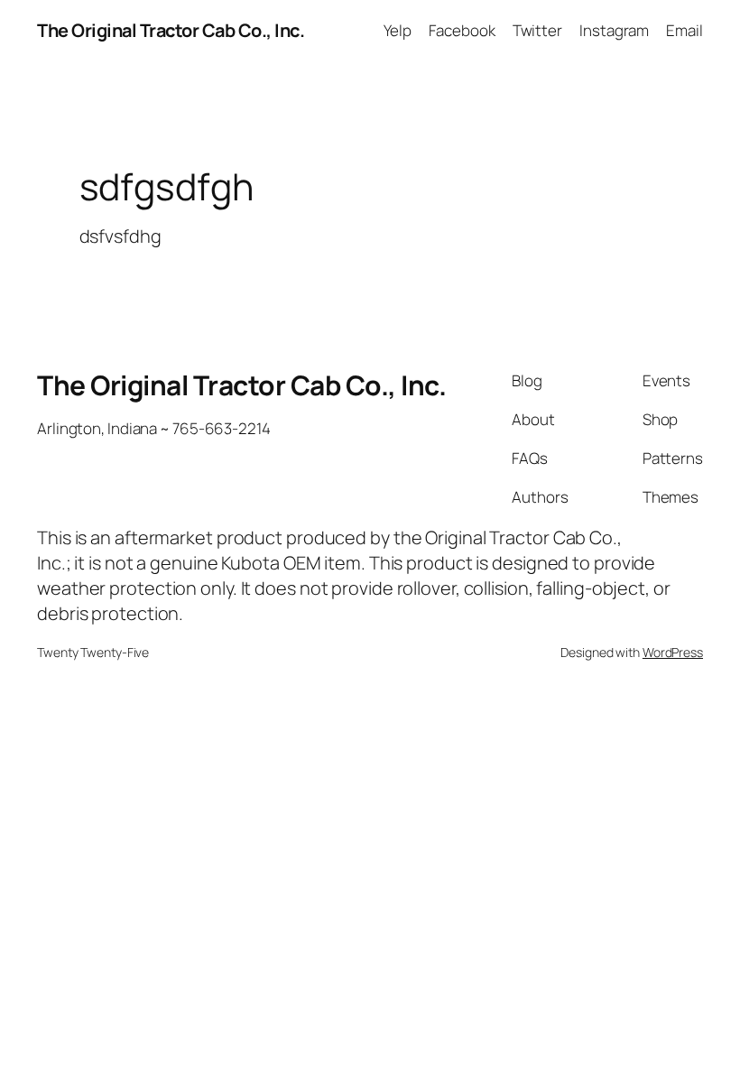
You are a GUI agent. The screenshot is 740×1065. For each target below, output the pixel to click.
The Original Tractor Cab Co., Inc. (170, 30)
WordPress (673, 652)
